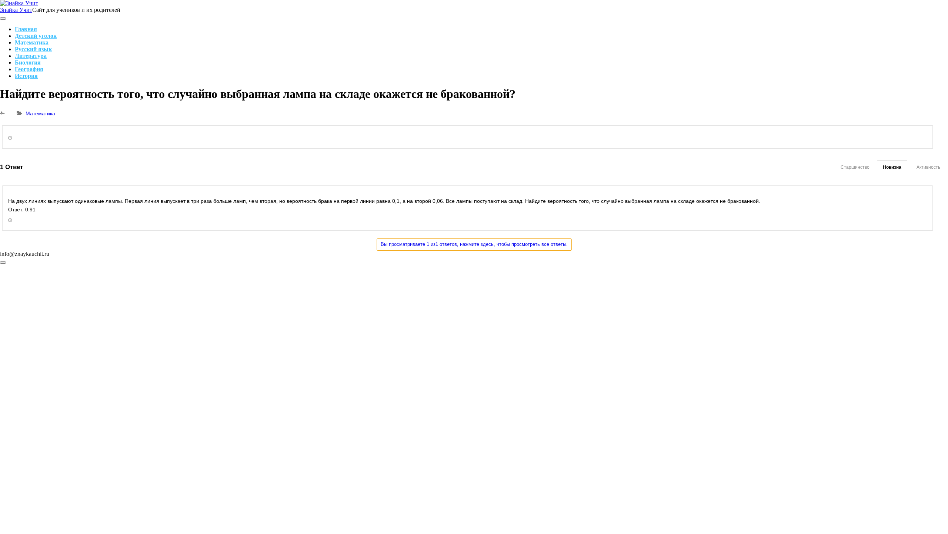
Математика (32, 42)
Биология (28, 62)
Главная (26, 29)
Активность (928, 167)
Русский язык (33, 49)
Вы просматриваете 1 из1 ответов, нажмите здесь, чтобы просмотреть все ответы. (474, 244)
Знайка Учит (16, 10)
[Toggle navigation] (3, 18)
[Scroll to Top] (3, 262)
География (29, 69)
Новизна (892, 167)
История (26, 76)
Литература (31, 56)
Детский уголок (36, 36)
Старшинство (855, 167)
